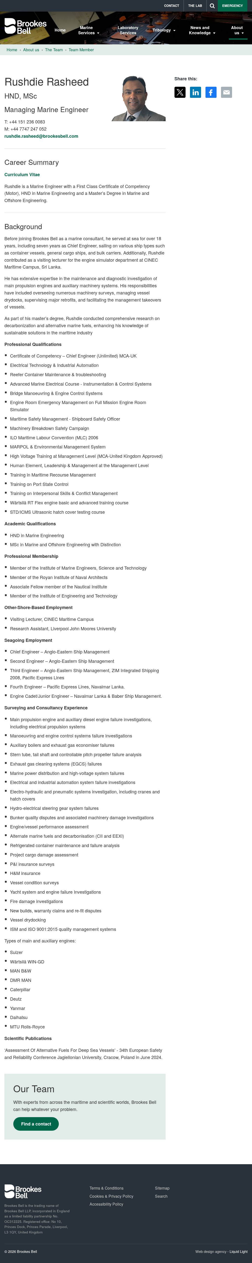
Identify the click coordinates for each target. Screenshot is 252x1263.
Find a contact (36, 1124)
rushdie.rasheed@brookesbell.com (41, 136)
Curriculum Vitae (22, 174)
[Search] (212, 6)
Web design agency (211, 1251)
